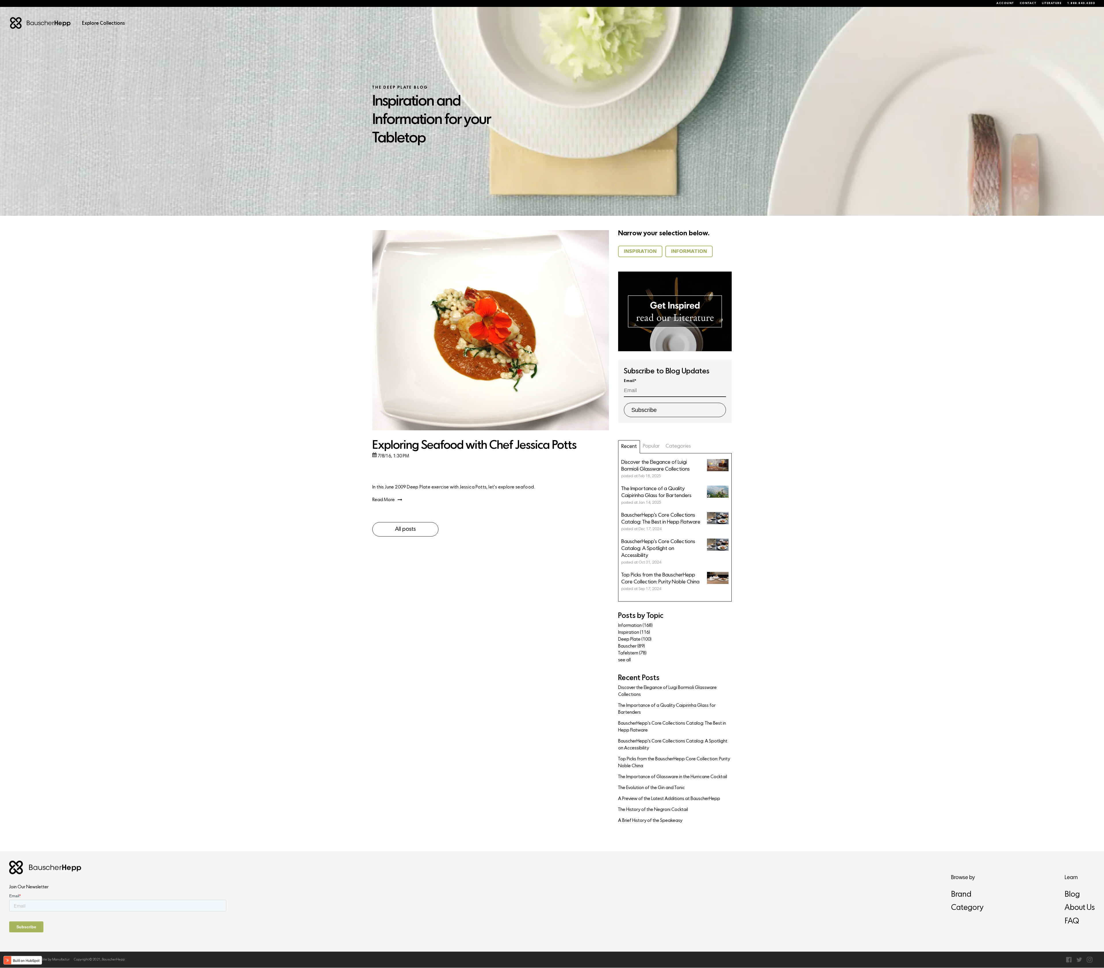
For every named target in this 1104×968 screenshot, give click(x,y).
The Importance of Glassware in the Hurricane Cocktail (672, 777)
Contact (1028, 3)
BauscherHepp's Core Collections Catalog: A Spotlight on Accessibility (672, 745)
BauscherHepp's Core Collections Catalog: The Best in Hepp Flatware (672, 727)
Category (967, 908)
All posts (405, 529)
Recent (629, 446)
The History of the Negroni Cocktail (653, 809)
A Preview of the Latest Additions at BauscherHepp (669, 799)
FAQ (1072, 921)
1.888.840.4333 (1081, 3)
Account (1005, 3)
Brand (961, 895)
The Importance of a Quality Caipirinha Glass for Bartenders (667, 709)
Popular (651, 446)
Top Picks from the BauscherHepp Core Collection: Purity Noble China (674, 762)
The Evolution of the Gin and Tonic (651, 788)
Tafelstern (632, 653)
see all (624, 660)
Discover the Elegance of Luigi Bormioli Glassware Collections (667, 691)
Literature (1051, 3)
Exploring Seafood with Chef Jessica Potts (474, 446)
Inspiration (634, 632)
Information (635, 625)
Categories (678, 446)
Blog (1072, 895)
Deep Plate (634, 639)
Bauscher (631, 646)
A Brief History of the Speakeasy (650, 820)
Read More (383, 500)
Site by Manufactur (55, 959)
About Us (1080, 908)
